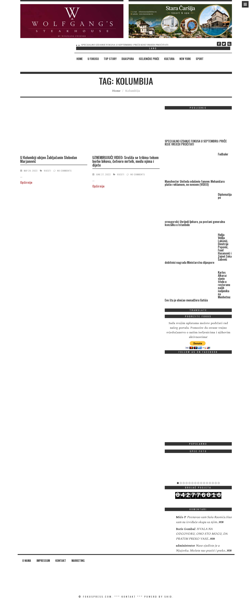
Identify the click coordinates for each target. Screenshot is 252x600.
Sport (199, 58)
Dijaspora (128, 58)
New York (185, 58)
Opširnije (26, 182)
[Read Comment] (168, 519)
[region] (72, 21)
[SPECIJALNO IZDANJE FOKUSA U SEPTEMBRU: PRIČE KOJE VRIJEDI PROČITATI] (190, 126)
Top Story (110, 58)
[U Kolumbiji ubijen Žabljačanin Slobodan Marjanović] (53, 129)
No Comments (64, 170)
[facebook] (219, 44)
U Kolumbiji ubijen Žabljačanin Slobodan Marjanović (48, 159)
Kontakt (60, 560)
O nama (26, 560)
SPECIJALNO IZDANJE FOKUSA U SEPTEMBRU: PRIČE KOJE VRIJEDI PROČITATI (124, 45)
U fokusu (93, 58)
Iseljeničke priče (149, 58)
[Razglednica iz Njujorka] (198, 468)
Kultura (169, 58)
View (221, 522)
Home (79, 58)
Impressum (43, 560)
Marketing (78, 560)
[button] (72, 21)
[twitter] (224, 44)
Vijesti (47, 170)
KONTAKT (129, 596)
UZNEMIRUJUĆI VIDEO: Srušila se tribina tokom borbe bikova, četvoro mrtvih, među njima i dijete (125, 161)
